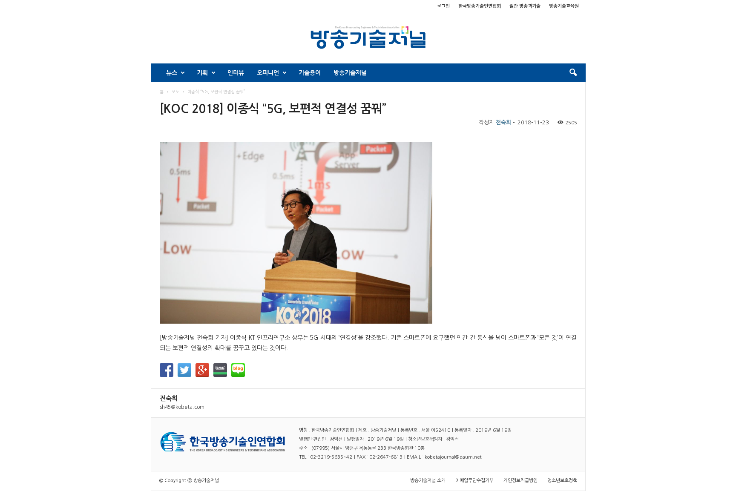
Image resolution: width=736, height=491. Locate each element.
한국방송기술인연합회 (479, 6)
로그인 (443, 6)
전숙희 (503, 122)
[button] (573, 72)
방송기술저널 (350, 73)
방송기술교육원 (564, 6)
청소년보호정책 (562, 480)
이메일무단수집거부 (474, 480)
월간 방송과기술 (524, 6)
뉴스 (171, 73)
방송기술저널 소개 (428, 480)
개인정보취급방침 (520, 480)
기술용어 (310, 73)
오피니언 (268, 73)
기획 (202, 73)
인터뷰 (235, 73)
